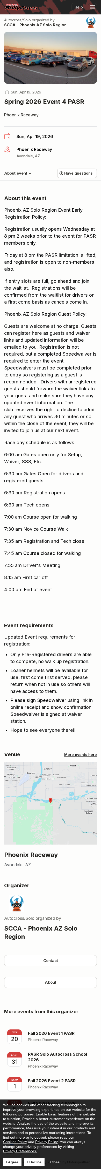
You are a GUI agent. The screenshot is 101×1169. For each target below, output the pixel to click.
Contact (50, 960)
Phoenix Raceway (21, 114)
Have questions (78, 173)
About (50, 982)
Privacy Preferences (19, 1151)
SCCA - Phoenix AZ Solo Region (35, 24)
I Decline (34, 1162)
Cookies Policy (15, 1142)
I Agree (12, 1162)
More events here (80, 754)
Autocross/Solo (17, 20)
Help (79, 7)
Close (55, 1162)
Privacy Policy (46, 1142)
